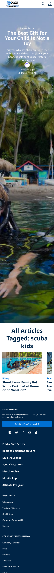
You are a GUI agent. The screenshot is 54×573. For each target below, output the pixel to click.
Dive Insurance (11, 457)
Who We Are (7, 502)
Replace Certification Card (18, 451)
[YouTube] (29, 432)
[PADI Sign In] (50, 4)
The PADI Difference (11, 508)
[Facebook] (23, 432)
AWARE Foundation (11, 566)
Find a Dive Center (13, 444)
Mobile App (9, 478)
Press (4, 548)
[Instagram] (9, 432)
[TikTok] (36, 432)
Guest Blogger (28, 69)
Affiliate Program (13, 485)
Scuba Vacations (12, 464)
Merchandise (10, 471)
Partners (6, 554)
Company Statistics (11, 542)
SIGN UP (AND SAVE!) (27, 424)
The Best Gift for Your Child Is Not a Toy (27, 38)
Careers (5, 526)
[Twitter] (16, 432)
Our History (7, 514)
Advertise (6, 560)
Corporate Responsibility (13, 520)
